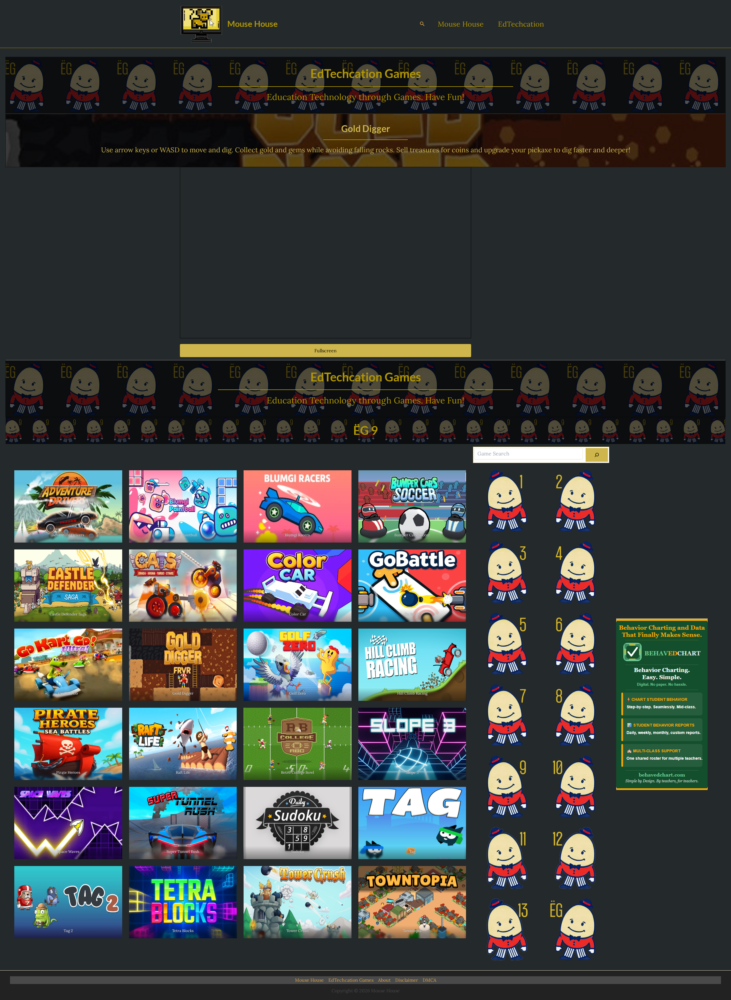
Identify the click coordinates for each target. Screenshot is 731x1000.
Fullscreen (325, 350)
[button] (422, 24)
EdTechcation (521, 24)
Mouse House (252, 24)
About (384, 980)
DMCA (429, 980)
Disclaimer (406, 980)
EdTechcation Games (350, 980)
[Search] (597, 455)
